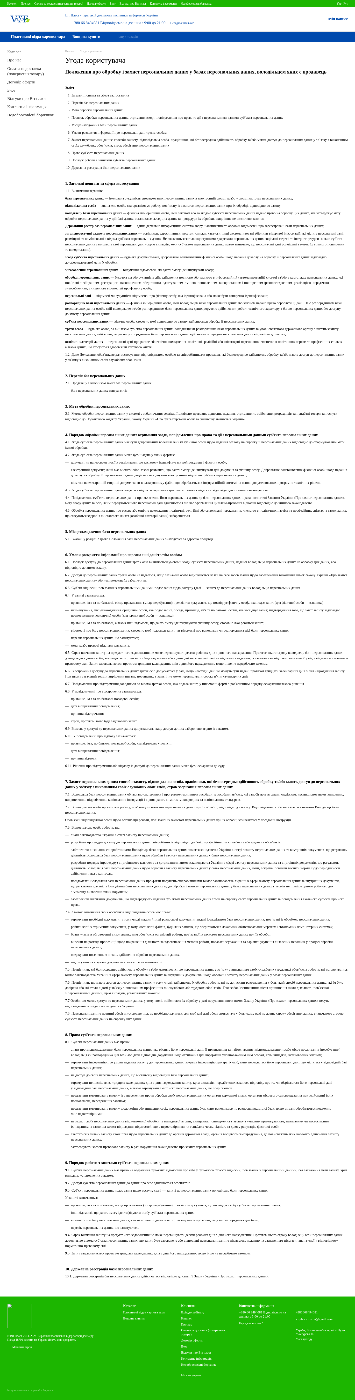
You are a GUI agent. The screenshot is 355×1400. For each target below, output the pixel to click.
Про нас (25, 3)
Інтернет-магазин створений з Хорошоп (30, 1390)
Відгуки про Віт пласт (133, 3)
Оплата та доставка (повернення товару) (58, 3)
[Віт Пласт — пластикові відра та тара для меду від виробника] (19, 1315)
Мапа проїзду (304, 1339)
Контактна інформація (163, 3)
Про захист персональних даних (243, 1276)
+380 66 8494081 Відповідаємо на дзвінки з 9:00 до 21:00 (118, 23)
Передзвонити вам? (182, 23)
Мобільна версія (22, 1347)
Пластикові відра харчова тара (38, 37)
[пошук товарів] (112, 37)
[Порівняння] (297, 19)
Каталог (12, 3)
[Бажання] (310, 19)
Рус (345, 3)
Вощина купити (86, 37)
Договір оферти (96, 3)
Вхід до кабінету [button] (192, 1312)
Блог (113, 3)
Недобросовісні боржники (196, 3)
